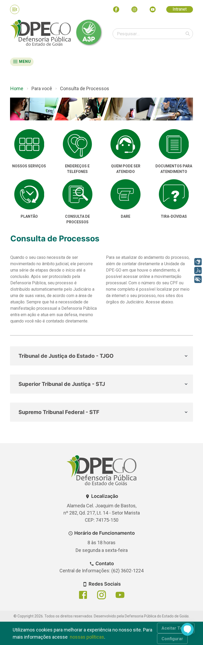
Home (16, 88)
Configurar (172, 638)
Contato (104, 563)
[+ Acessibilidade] (198, 279)
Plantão (29, 216)
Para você (41, 88)
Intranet (180, 9)
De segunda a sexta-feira (102, 550)
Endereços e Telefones (77, 169)
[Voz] (198, 270)
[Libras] (198, 261)
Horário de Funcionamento (104, 533)
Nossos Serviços (29, 166)
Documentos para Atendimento (173, 169)
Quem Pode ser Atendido (125, 169)
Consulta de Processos (84, 88)
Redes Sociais (105, 584)
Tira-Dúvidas (174, 216)
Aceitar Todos (176, 628)
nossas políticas (87, 637)
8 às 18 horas (101, 542)
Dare (125, 216)
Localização (104, 496)
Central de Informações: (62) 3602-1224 (101, 570)
